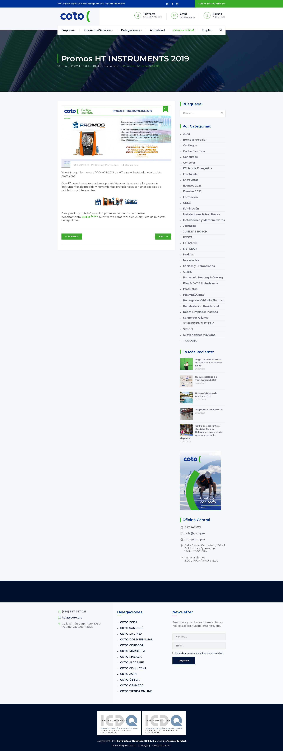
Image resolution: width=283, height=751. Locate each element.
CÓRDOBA (132, 645)
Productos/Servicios (97, 30)
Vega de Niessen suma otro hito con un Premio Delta (208, 362)
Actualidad (157, 30)
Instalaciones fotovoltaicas (201, 214)
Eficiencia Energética (197, 168)
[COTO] (75, 16)
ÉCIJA (128, 622)
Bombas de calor (195, 139)
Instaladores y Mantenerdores (204, 220)
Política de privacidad (123, 745)
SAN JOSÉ (131, 628)
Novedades (191, 260)
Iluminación (191, 208)
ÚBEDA (129, 679)
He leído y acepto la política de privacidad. (199, 653)
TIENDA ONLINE (136, 691)
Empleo (207, 30)
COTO (90, 217)
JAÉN (128, 674)
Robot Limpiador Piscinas (200, 312)
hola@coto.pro (195, 533)
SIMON (188, 329)
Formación (190, 197)
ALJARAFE (132, 662)
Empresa (67, 30)
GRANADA (131, 685)
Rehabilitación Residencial (201, 306)
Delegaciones (130, 30)
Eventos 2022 (192, 191)
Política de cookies (161, 745)
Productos (190, 289)
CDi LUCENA (133, 668)
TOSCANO (190, 340)
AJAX (186, 134)
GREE (187, 202)
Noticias (188, 254)
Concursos (190, 157)
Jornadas (189, 225)
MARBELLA (132, 651)
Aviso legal (143, 745)
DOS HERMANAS (136, 639)
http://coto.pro (195, 539)
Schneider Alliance (196, 317)
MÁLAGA (131, 656)
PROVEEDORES (193, 294)
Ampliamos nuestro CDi (208, 409)
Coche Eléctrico (194, 151)
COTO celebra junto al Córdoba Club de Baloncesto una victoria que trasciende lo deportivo (201, 432)
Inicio (63, 66)
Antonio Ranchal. (176, 741)
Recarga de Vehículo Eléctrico (203, 300)
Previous (73, 236)
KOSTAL (188, 237)
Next (161, 236)
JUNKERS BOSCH (195, 231)
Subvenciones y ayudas (199, 335)
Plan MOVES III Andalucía (200, 283)
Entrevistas (190, 180)
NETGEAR (190, 248)
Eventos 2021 (192, 185)
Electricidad (191, 174)
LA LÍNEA (131, 633)
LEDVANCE (190, 243)
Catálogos (190, 145)
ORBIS (187, 271)
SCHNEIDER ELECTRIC (198, 323)
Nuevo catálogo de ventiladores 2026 (206, 378)
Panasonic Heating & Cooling (203, 277)
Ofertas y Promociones (107, 165)
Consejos (189, 162)
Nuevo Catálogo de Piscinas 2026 (206, 395)
